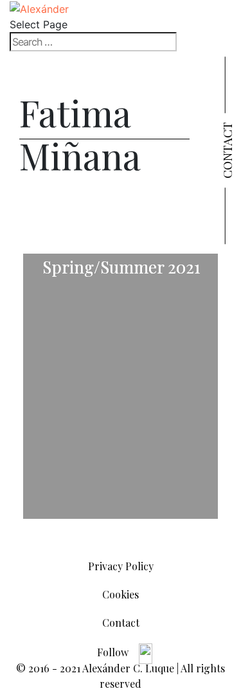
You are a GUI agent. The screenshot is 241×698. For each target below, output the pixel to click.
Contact (227, 150)
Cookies (120, 594)
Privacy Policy (121, 566)
